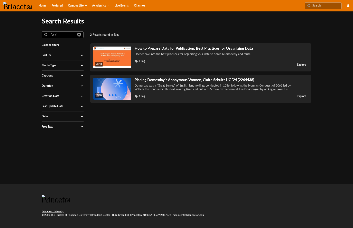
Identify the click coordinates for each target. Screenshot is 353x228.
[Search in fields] (79, 34)
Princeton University (53, 211)
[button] (140, 61)
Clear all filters (50, 45)
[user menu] (348, 5)
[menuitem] (42, 5)
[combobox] (62, 35)
